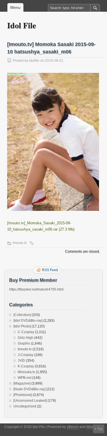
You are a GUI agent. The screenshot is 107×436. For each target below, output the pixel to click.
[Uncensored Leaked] (30, 401)
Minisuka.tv (26, 372)
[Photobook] (22, 395)
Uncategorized (24, 406)
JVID (21, 361)
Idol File (21, 25)
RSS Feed (50, 270)
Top (100, 429)
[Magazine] (22, 383)
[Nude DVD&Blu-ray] (29, 389)
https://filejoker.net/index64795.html (36, 289)
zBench (72, 427)
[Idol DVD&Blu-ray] (28, 321)
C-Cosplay (26, 332)
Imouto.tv (20, 243)
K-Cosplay (26, 366)
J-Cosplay (25, 355)
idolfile (34, 61)
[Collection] (22, 315)
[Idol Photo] (22, 326)
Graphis (24, 343)
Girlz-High (25, 338)
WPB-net (24, 378)
